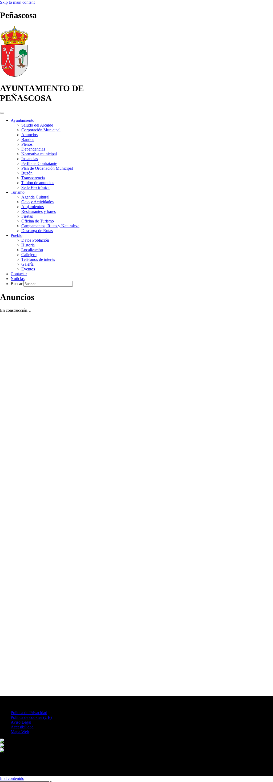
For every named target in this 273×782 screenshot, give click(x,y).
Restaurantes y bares (38, 211)
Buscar (17, 283)
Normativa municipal (39, 154)
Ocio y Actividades (37, 202)
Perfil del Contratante (39, 163)
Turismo (18, 192)
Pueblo (16, 235)
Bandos (27, 139)
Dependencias (33, 149)
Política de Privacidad (29, 712)
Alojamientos (32, 206)
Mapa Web (20, 732)
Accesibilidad (22, 727)
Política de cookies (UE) (31, 717)
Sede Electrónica (35, 187)
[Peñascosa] (14, 75)
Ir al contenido (12, 778)
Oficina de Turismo (37, 221)
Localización (32, 250)
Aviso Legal (21, 722)
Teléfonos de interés (38, 259)
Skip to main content (17, 2)
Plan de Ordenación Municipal (47, 168)
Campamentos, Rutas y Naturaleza (50, 226)
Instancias (29, 158)
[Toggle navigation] (2, 113)
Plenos (27, 144)
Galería (27, 264)
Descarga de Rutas (37, 230)
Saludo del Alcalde (37, 125)
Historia (28, 245)
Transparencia (33, 178)
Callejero (29, 254)
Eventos (28, 269)
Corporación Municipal (41, 130)
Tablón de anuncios (37, 182)
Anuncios (29, 134)
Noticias (18, 278)
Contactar (19, 274)
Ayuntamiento (22, 120)
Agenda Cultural (35, 197)
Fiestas (27, 216)
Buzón (27, 173)
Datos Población (35, 240)
